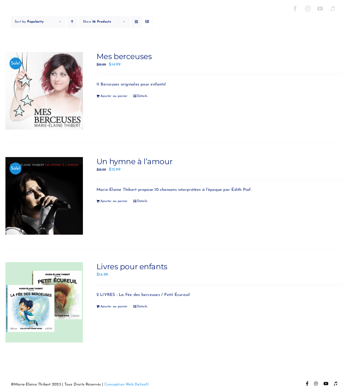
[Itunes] (332, 8)
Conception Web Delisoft (126, 384)
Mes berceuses (124, 56)
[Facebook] (295, 8)
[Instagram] (307, 8)
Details (142, 96)
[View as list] (147, 22)
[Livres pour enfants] (44, 302)
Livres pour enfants (132, 266)
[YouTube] (320, 8)
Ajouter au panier (114, 96)
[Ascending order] (72, 21)
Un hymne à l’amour (134, 161)
